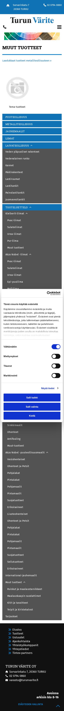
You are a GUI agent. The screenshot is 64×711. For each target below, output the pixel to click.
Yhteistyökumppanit (25, 645)
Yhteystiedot (20, 649)
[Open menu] (59, 27)
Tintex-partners (22, 653)
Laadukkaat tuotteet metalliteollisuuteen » (26, 60)
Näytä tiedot (47, 388)
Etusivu (17, 629)
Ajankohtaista (21, 641)
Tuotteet (17, 633)
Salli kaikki (32, 397)
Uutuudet (18, 637)
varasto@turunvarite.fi (23, 680)
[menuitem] (32, 117)
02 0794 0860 (54, 5)
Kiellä (32, 415)
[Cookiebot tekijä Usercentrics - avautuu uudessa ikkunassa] (46, 293)
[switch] (56, 356)
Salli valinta (32, 406)
